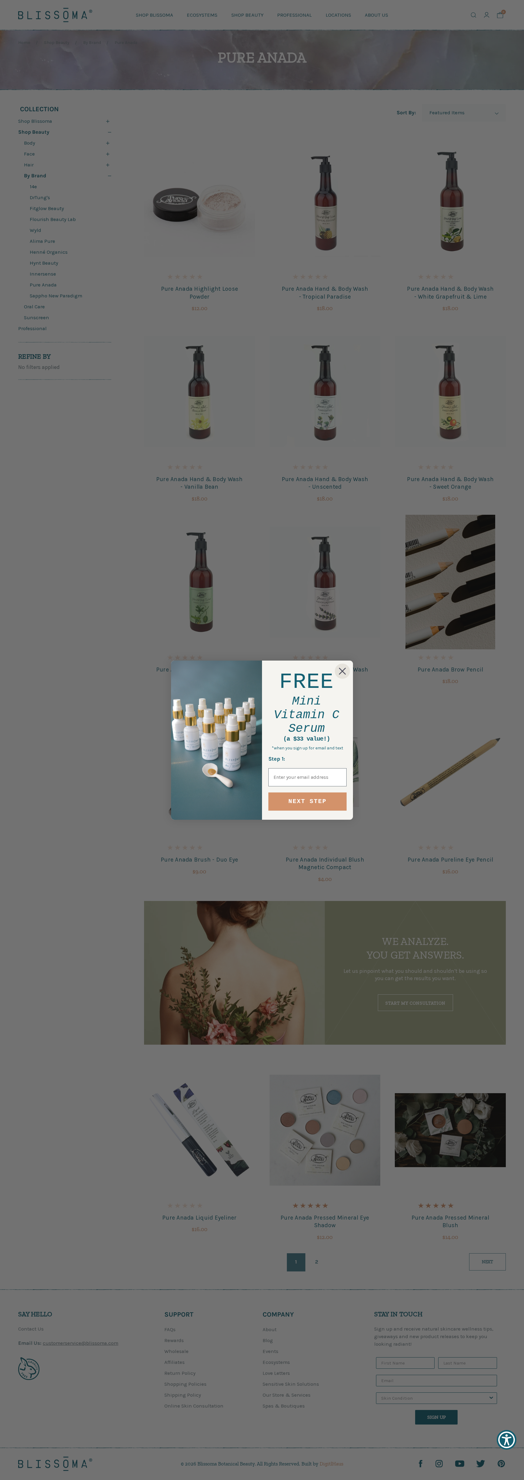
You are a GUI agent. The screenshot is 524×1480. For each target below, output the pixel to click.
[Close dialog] (342, 671)
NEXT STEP (307, 801)
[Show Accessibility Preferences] (506, 1440)
